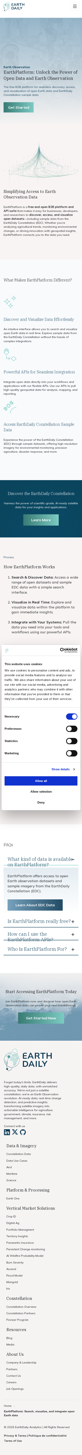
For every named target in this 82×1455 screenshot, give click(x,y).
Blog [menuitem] (9, 1338)
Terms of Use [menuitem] (13, 1441)
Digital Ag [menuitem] (12, 1223)
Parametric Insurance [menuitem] (20, 1242)
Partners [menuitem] (12, 1369)
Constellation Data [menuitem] (18, 1154)
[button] (75, 6)
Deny (41, 802)
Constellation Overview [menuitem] (21, 1307)
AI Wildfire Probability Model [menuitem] (24, 1256)
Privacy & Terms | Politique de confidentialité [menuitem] (35, 1435)
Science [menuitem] (11, 1180)
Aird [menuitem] (9, 1167)
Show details (61, 769)
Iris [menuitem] (8, 1288)
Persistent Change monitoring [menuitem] (25, 1249)
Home (8, 1406)
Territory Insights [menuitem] (17, 1236)
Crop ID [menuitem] (11, 1216)
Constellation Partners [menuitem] (20, 1313)
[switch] (71, 729)
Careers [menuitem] (11, 1382)
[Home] (13, 6)
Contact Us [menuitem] (13, 1376)
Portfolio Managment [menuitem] (20, 1229)
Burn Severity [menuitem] (14, 1262)
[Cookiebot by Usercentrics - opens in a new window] (60, 650)
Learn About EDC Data (35, 905)
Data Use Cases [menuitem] (16, 1160)
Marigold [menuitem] (12, 1282)
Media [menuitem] (10, 1344)
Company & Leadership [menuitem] (21, 1362)
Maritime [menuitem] (11, 1174)
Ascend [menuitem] (11, 1269)
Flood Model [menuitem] (14, 1275)
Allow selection (41, 791)
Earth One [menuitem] (13, 1198)
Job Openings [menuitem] (15, 1389)
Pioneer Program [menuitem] (17, 1320)
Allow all (41, 781)
